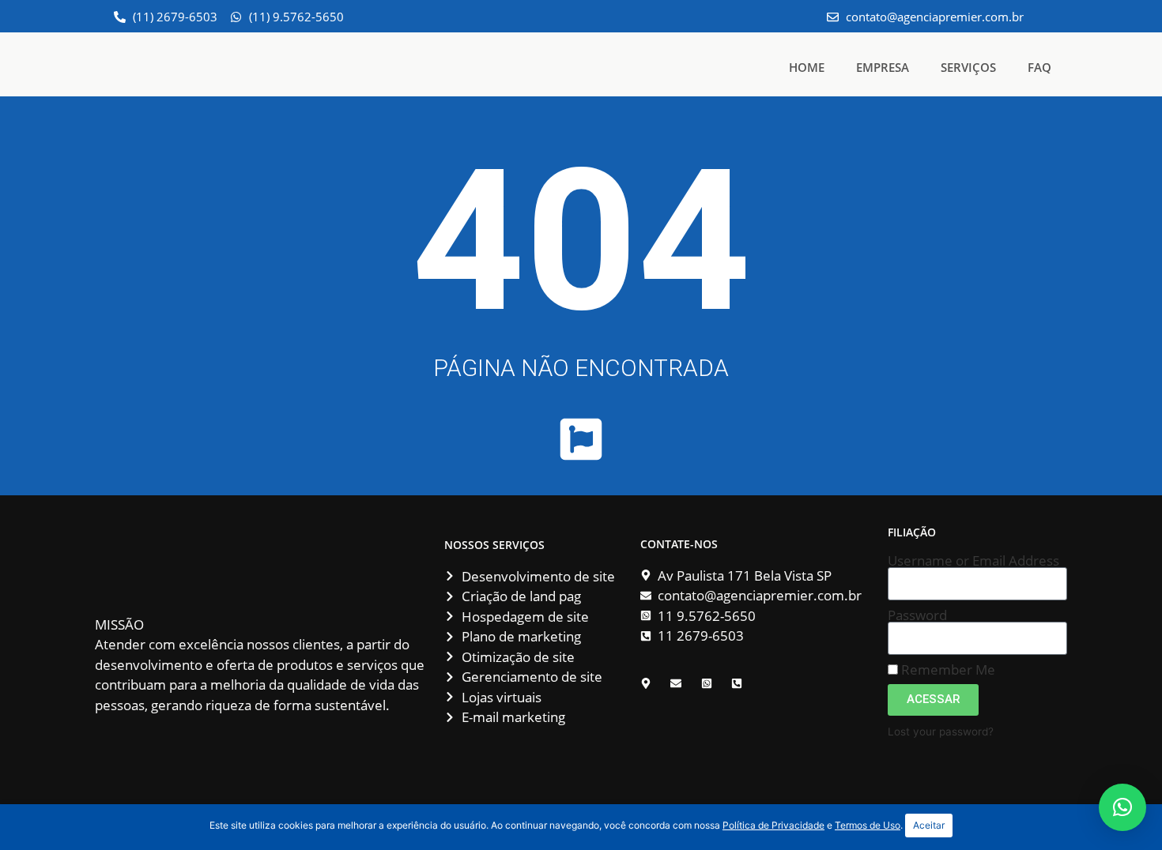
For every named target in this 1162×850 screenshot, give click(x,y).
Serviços (968, 67)
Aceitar (929, 825)
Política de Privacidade (773, 825)
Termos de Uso (867, 825)
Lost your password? (941, 731)
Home (806, 67)
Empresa (882, 67)
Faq (1039, 67)
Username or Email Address (973, 560)
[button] (1122, 807)
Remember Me (946, 669)
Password (917, 615)
